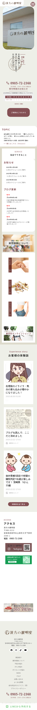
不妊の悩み (18, 663)
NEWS (18, 673)
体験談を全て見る (18, 504)
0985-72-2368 (20, 83)
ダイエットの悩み (18, 670)
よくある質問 (18, 682)
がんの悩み (18, 667)
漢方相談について (18, 660)
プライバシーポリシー (18, 688)
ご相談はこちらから (18, 112)
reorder (33, 4)
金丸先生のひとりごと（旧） (18, 685)
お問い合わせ (18, 679)
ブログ (18, 676)
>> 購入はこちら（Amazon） (15, 143)
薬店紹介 (18, 657)
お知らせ (9, 162)
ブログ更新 (10, 189)
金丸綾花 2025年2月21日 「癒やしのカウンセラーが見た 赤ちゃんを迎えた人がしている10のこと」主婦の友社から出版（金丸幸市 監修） (19, 137)
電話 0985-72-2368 (13, 538)
